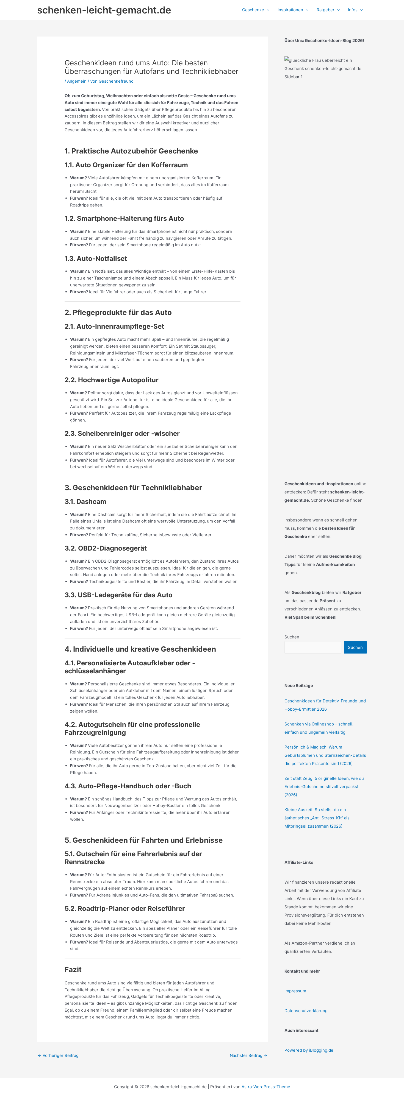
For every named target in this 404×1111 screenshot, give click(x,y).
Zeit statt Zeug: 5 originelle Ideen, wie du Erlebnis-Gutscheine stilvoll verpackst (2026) (324, 786)
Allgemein (77, 81)
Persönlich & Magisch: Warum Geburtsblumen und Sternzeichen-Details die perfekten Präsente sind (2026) (325, 755)
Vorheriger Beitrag (58, 1055)
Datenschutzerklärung (306, 1010)
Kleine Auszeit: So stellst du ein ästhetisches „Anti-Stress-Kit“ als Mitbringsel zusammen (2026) (317, 818)
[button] (266, 9)
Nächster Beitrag (248, 1055)
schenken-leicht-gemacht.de (104, 10)
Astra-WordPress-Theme (266, 1086)
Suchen (291, 637)
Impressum (295, 990)
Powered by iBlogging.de (308, 1050)
